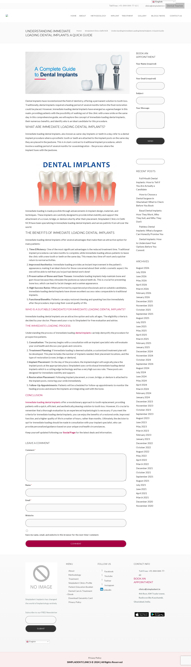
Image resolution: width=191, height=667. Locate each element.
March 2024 (142, 388)
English (32, 641)
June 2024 (141, 376)
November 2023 (144, 405)
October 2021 (143, 472)
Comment (30, 450)
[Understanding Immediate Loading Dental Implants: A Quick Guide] (77, 73)
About (82, 16)
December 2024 (144, 351)
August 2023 (142, 418)
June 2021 (141, 489)
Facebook (108, 571)
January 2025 (143, 347)
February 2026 (143, 292)
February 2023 (143, 434)
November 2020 (144, 505)
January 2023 (143, 439)
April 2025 (141, 334)
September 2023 (144, 413)
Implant (115, 16)
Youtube (108, 576)
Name (28, 485)
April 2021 (141, 493)
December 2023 (144, 401)
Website (29, 515)
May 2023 (141, 426)
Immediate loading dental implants (43, 402)
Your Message (142, 108)
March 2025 (142, 338)
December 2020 (144, 501)
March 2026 (142, 288)
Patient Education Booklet (80, 587)
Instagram (109, 585)
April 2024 (141, 384)
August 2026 (142, 267)
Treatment (127, 16)
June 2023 (141, 422)
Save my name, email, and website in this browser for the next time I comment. (62, 535)
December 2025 (144, 301)
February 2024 (143, 393)
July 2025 (141, 322)
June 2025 (141, 326)
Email (28, 500)
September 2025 (144, 313)
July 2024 (141, 372)
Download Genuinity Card (80, 598)
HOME (73, 16)
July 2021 (141, 484)
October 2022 (143, 447)
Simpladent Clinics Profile (80, 583)
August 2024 (142, 368)
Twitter (107, 580)
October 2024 (143, 359)
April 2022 (141, 459)
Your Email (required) (146, 78)
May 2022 (141, 455)
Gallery (142, 16)
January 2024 (143, 397)
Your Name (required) (146, 64)
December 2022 (144, 443)
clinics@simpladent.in (154, 6)
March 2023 (142, 430)
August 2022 (142, 451)
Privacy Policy (74, 602)
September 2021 (144, 476)
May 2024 (141, 380)
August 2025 (142, 318)
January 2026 (143, 297)
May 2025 (141, 330)
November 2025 (144, 305)
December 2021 (144, 468)
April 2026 (141, 284)
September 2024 (144, 363)
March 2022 (142, 464)
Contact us (176, 16)
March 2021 (142, 497)
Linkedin (107, 590)
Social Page (69, 432)
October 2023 (143, 409)
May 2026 (141, 280)
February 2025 (143, 343)
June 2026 (141, 276)
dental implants (83, 332)
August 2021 (142, 480)
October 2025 (143, 309)
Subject (139, 93)
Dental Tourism (175, 5)
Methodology (98, 16)
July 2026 (141, 272)
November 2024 (144, 355)
